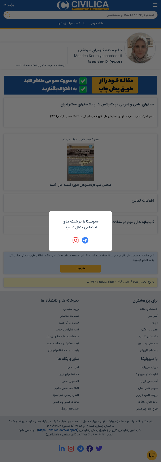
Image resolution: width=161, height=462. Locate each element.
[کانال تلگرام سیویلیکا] (85, 240)
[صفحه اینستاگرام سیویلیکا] (76, 240)
